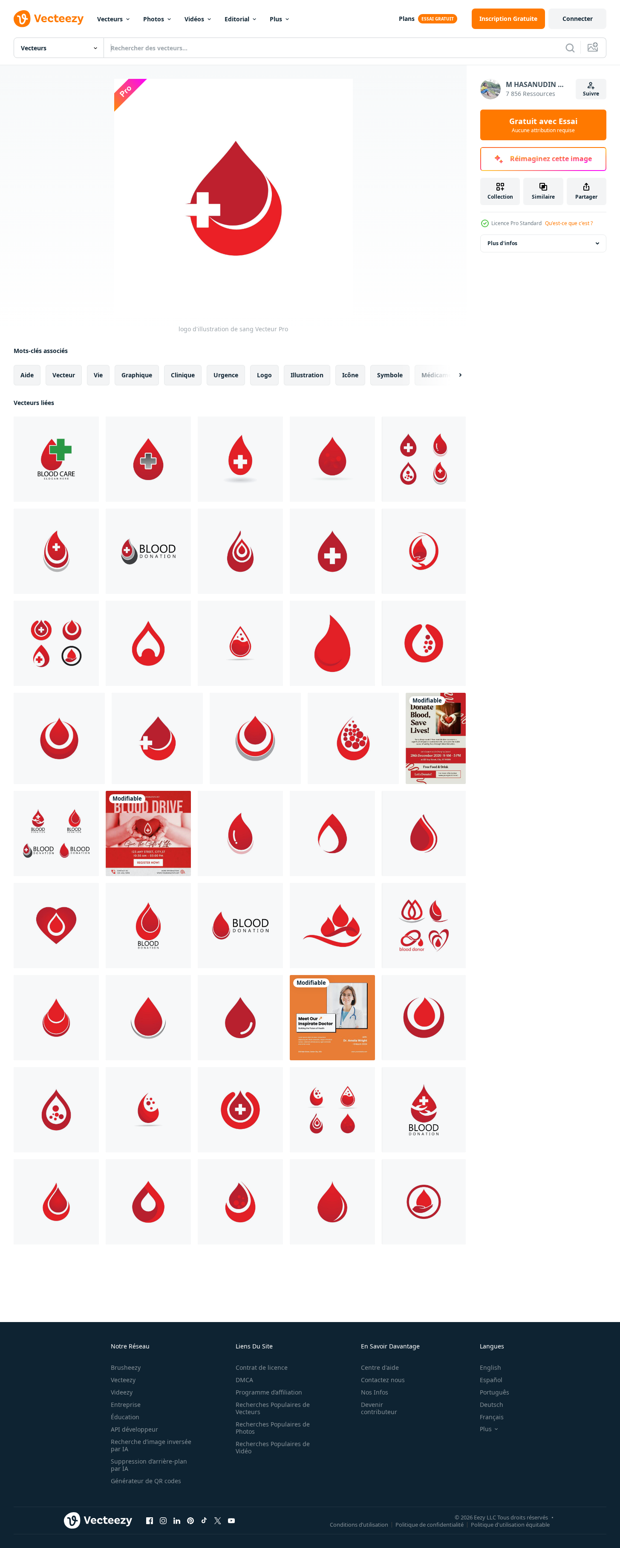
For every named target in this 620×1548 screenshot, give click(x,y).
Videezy (122, 1392)
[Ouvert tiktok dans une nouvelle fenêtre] (204, 1520)
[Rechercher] (570, 48)
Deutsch (491, 1404)
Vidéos (194, 19)
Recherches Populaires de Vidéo (273, 1447)
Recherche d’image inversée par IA (151, 1445)
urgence (225, 375)
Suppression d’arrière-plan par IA (149, 1465)
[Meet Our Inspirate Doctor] (332, 1017)
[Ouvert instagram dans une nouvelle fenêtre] (163, 1520)
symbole (390, 375)
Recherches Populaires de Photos (273, 1427)
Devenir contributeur (379, 1408)
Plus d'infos (502, 243)
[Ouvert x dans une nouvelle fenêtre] (217, 1520)
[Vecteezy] (49, 18)
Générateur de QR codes (146, 1481)
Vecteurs (110, 19)
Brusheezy (126, 1367)
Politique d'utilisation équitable (510, 1524)
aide (27, 375)
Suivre (591, 93)
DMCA (244, 1380)
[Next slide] (453, 375)
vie (98, 375)
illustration (307, 375)
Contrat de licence (262, 1367)
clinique (183, 375)
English (490, 1367)
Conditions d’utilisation (359, 1524)
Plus (276, 19)
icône (350, 375)
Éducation (125, 1417)
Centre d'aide (380, 1367)
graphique (136, 375)
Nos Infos (374, 1392)
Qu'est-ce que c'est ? (569, 223)
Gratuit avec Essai (543, 125)
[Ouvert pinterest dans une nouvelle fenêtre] (190, 1520)
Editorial (237, 19)
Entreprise (126, 1404)
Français (492, 1417)
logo (264, 375)
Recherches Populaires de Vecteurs (273, 1408)
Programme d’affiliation (269, 1392)
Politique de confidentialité (429, 1524)
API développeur (134, 1429)
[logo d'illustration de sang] (56, 459)
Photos (153, 19)
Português (494, 1392)
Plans (407, 18)
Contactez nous (383, 1380)
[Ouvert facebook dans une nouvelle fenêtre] (149, 1520)
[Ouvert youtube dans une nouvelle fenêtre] (231, 1520)
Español (491, 1380)
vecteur (63, 375)
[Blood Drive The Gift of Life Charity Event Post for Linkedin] (148, 833)
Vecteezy (123, 1380)
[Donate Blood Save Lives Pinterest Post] (436, 738)
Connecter (577, 18)
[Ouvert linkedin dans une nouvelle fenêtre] (176, 1520)
